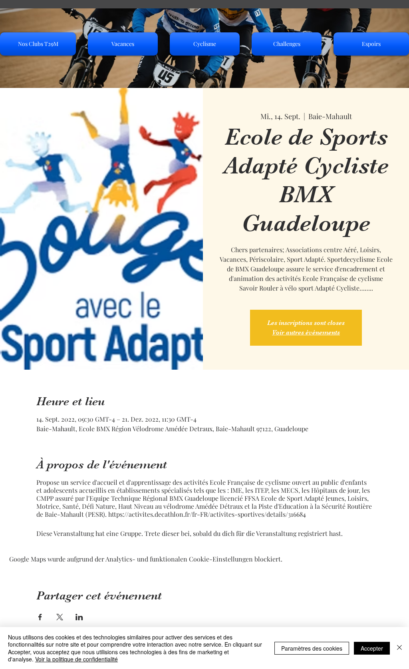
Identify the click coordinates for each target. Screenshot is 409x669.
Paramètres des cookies (311, 648)
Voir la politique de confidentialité (76, 659)
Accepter (372, 648)
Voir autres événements (306, 332)
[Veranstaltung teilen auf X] (60, 617)
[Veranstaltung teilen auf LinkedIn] (79, 617)
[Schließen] (399, 648)
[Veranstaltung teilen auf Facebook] (40, 617)
